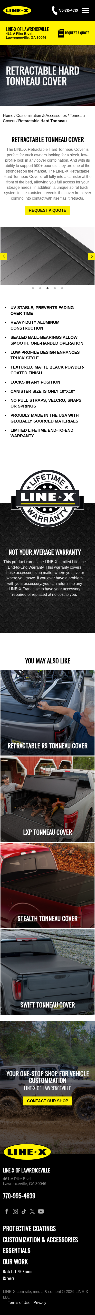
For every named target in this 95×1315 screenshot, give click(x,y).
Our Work (15, 1261)
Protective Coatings (29, 1228)
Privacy (39, 1302)
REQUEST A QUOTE (47, 210)
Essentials (16, 1250)
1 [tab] (34, 290)
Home (8, 115)
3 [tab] (49, 290)
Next (91, 256)
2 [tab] (41, 290)
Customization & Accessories (41, 115)
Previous (3, 256)
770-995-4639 (19, 1195)
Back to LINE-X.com (17, 1271)
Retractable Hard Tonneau (42, 121)
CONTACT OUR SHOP (47, 1101)
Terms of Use (19, 1302)
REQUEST (76, 32)
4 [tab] (56, 290)
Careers (9, 1278)
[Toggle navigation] (85, 10)
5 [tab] (63, 290)
